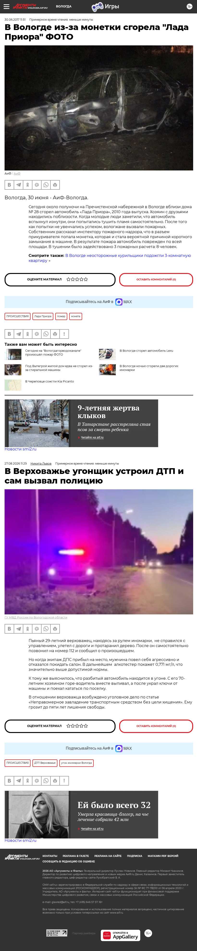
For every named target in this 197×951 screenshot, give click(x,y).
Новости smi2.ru (21, 449)
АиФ (17, 173)
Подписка (134, 856)
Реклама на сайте (108, 856)
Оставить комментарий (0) (156, 279)
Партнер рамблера (84, 933)
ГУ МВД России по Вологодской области (36, 617)
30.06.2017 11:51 (15, 19)
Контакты (50, 856)
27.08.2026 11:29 (16, 463)
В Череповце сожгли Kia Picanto (49, 381)
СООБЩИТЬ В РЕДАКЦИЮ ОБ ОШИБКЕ (69, 861)
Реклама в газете (76, 856)
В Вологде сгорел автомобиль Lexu (146, 350)
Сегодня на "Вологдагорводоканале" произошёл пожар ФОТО (53, 352)
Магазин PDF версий (163, 856)
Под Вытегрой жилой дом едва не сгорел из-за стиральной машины (59, 368)
